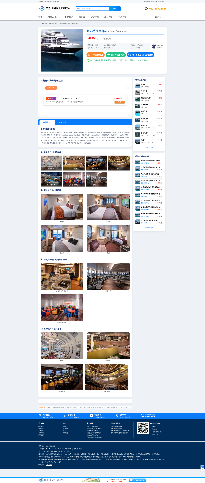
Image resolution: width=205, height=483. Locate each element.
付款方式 (41, 433)
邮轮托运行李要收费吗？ (94, 433)
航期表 (82, 17)
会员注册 (154, 1)
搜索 (114, 8)
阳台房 (62, 253)
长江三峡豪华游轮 (117, 454)
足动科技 (49, 465)
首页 (40, 17)
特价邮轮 (108, 17)
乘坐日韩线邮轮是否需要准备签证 (120, 431)
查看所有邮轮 (149, 147)
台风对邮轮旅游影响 (116, 428)
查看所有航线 (149, 227)
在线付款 (41, 431)
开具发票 (41, 435)
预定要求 (65, 426)
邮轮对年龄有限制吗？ (93, 426)
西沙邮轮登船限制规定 (117, 426)
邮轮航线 (69, 17)
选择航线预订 (95, 55)
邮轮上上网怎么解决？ (93, 435)
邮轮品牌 (52, 17)
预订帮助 (159, 17)
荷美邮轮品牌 (53, 23)
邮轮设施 (62, 122)
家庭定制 (95, 17)
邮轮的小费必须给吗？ (93, 431)
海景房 (108, 222)
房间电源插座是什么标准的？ (95, 437)
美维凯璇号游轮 (129, 454)
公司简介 (41, 426)
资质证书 (41, 428)
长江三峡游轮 (155, 454)
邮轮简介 (47, 122)
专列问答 (84, 454)
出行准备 (65, 431)
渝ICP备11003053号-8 (65, 454)
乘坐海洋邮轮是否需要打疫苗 (119, 433)
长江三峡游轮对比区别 (142, 454)
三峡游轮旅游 (105, 454)
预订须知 (65, 428)
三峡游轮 (122, 17)
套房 (108, 253)
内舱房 (62, 222)
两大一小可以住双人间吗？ (94, 428)
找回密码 (161, 1)
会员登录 (147, 1)
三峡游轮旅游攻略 (94, 454)
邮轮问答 (77, 454)
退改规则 (65, 433)
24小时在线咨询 (115, 55)
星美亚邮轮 (44, 23)
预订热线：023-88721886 (140, 55)
